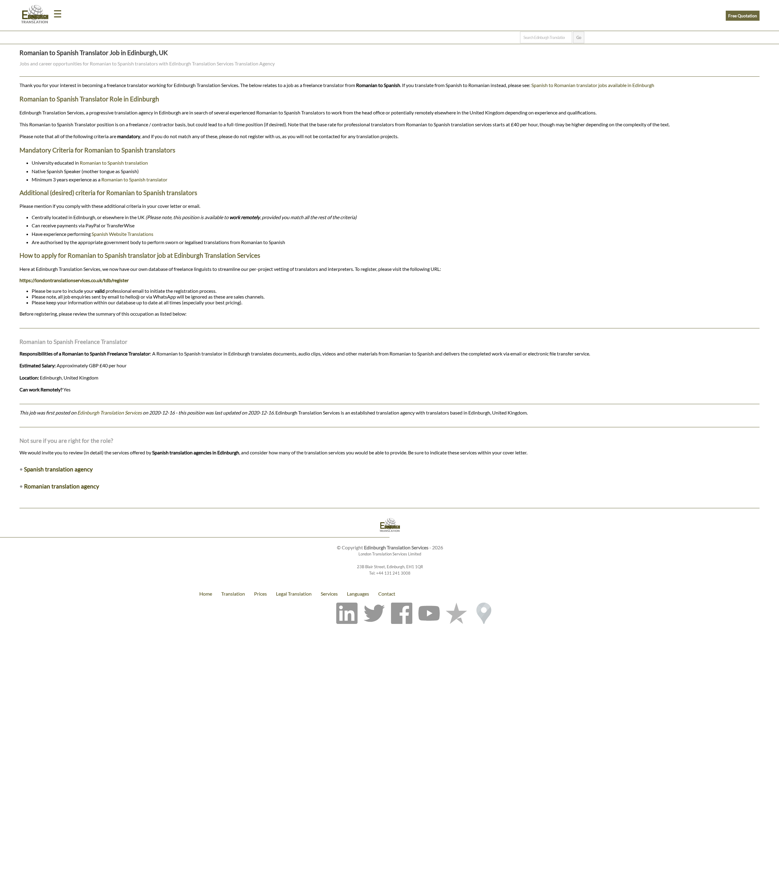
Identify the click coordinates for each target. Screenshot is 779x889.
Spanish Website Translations (122, 234)
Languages (358, 594)
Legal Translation (294, 594)
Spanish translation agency (58, 469)
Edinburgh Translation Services (109, 412)
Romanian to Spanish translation (114, 163)
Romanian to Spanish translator (134, 179)
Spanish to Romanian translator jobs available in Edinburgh (592, 85)
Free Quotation (742, 15)
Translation (233, 594)
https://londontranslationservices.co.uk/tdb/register (74, 280)
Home (205, 594)
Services (329, 594)
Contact (386, 594)
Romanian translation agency (61, 486)
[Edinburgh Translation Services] (34, 15)
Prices (260, 594)
